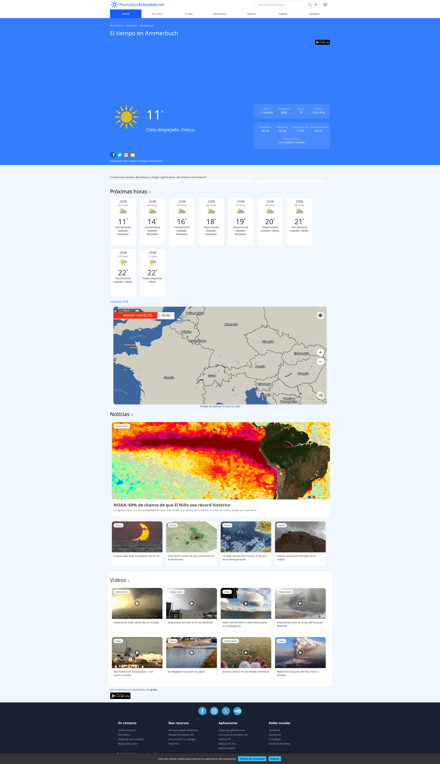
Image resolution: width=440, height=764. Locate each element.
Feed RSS (173, 743)
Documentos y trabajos (182, 739)
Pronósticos (116, 25)
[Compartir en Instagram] (126, 155)
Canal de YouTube (279, 743)
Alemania (131, 25)
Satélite (283, 13)
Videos (118, 579)
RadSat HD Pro (227, 743)
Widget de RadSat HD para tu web (220, 406)
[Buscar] (310, 5)
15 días (188, 13)
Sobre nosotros (127, 730)
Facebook (274, 730)
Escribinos (124, 734)
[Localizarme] (316, 5)
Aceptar (274, 758)
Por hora (157, 13)
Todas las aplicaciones (232, 730)
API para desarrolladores (183, 730)
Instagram (275, 734)
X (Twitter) (275, 739)
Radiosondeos (227, 748)
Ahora (125, 13)
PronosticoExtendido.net (233, 734)
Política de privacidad (252, 758)
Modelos (314, 13)
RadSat (251, 13)
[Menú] (325, 4)
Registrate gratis (128, 743)
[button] (320, 352)
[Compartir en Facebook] (113, 155)
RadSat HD (225, 739)
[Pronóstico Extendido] (137, 4)
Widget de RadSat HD (181, 734)
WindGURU (220, 13)
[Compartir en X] (120, 155)
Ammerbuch (147, 25)
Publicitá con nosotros (131, 739)
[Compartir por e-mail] (133, 155)
